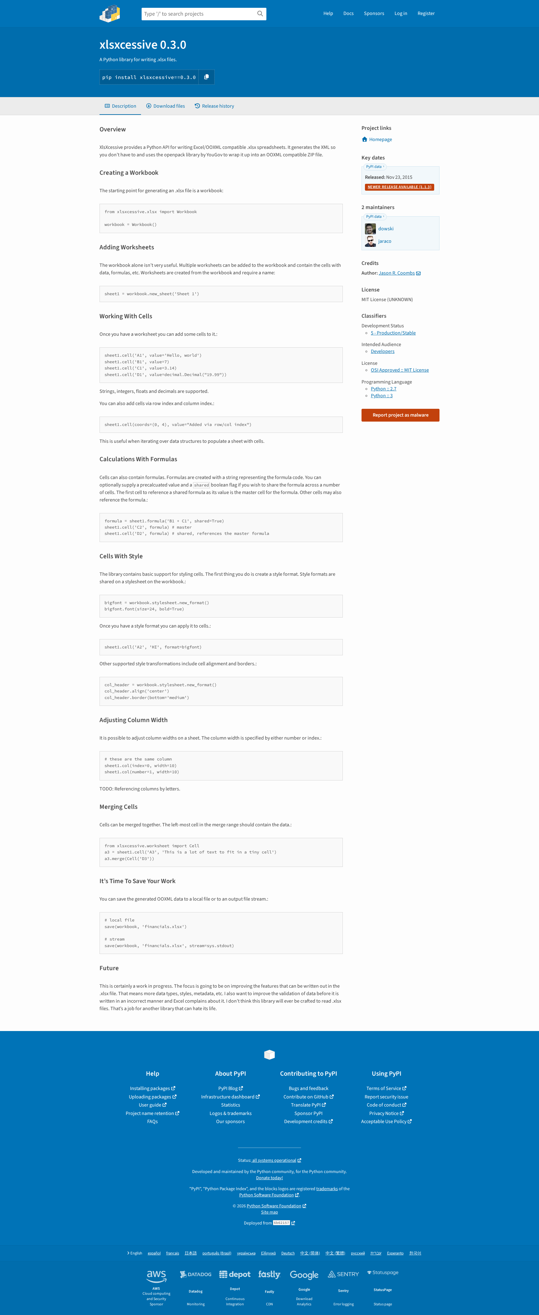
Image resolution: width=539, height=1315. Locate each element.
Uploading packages (150, 1096)
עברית (376, 1253)
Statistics (230, 1105)
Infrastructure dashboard (228, 1096)
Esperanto (395, 1253)
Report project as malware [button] (401, 415)
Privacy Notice (384, 1113)
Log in (401, 13)
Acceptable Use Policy (383, 1121)
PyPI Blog (228, 1088)
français (172, 1253)
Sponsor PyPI (308, 1113)
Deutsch (288, 1253)
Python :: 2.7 (383, 388)
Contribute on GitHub (306, 1096)
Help (328, 13)
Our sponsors (230, 1121)
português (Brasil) (216, 1253)
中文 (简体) (310, 1253)
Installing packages (150, 1088)
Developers (383, 351)
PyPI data (373, 166)
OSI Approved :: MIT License (400, 370)
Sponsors (374, 13)
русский (358, 1253)
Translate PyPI (306, 1105)
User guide (150, 1105)
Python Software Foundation (266, 1195)
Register (426, 13)
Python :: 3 (382, 395)
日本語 (191, 1253)
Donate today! (269, 1178)
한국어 (415, 1253)
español (154, 1253)
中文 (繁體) (335, 1253)
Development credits (306, 1121)
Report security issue (386, 1096)
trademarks (327, 1188)
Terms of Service (384, 1088)
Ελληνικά (268, 1253)
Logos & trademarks (231, 1113)
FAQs (152, 1121)
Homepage (380, 139)
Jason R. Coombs (397, 273)
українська (246, 1253)
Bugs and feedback (308, 1088)
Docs (348, 13)
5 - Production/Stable (393, 333)
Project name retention (150, 1113)
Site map (269, 1212)
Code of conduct (384, 1105)
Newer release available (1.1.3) (399, 187)
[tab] (120, 106)
